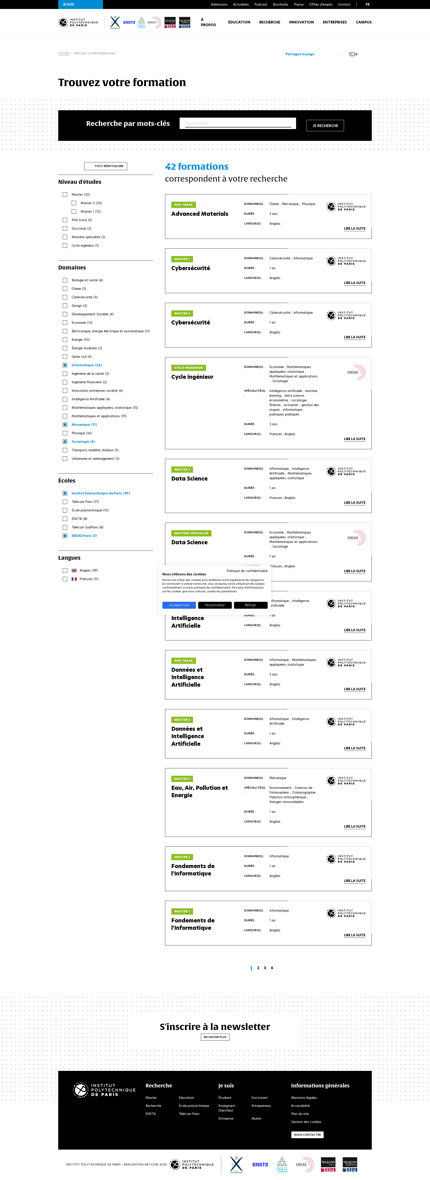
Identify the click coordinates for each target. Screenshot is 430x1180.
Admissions (219, 4)
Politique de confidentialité (247, 571)
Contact (344, 4)
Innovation (301, 22)
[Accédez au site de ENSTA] (260, 1164)
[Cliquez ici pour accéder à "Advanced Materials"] (346, 207)
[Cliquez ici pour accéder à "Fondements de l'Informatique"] (346, 859)
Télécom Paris (189, 1114)
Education (186, 1097)
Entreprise (226, 1118)
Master (151, 1097)
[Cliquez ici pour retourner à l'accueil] (78, 22)
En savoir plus (215, 1037)
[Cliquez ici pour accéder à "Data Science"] (346, 471)
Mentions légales (304, 1097)
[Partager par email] (353, 54)
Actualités (241, 4)
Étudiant (225, 1097)
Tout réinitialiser (109, 166)
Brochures (280, 4)
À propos (208, 22)
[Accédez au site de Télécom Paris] (328, 1164)
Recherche (269, 22)
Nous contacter (307, 1135)
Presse (299, 4)
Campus (364, 22)
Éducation (239, 22)
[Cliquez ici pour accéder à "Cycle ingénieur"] (357, 372)
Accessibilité (300, 1106)
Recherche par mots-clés (128, 123)
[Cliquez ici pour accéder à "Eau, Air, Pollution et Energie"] (346, 781)
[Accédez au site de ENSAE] (305, 1164)
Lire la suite (355, 228)
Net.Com (151, 1164)
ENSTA (151, 1114)
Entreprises (335, 22)
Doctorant (260, 1097)
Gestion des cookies (306, 1122)
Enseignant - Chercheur (227, 1108)
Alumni (256, 1118)
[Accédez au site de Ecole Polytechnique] (237, 1164)
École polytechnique (194, 1106)
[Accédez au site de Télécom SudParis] (350, 1164)
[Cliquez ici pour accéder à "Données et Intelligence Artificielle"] (346, 604)
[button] (80, 4)
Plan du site (300, 1114)
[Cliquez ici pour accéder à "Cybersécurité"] (346, 261)
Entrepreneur (261, 1106)
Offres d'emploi (320, 4)
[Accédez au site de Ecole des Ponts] (282, 1164)
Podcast (260, 4)
